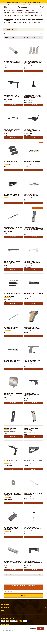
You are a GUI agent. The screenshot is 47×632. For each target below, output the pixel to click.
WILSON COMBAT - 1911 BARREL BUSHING (13, 394)
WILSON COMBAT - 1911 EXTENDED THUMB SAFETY (32, 130)
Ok (40, 628)
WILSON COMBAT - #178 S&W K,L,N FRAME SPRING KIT (12, 130)
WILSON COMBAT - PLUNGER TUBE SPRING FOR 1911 (32, 162)
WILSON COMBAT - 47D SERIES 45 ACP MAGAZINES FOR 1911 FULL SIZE (32, 62)
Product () (10, 29)
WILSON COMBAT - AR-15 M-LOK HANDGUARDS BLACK (13, 361)
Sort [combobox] (41, 33)
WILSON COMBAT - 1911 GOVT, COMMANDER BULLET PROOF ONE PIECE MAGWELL (32, 96)
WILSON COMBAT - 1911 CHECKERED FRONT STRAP (32, 328)
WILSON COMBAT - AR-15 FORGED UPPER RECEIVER (33, 294)
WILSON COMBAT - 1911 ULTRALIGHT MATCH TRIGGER (32, 262)
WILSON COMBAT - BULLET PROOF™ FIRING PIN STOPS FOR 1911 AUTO (12, 494)
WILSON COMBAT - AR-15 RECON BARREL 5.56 (33, 494)
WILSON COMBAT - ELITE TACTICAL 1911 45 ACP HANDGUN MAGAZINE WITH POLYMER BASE (33, 228)
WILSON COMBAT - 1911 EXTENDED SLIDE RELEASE (11, 96)
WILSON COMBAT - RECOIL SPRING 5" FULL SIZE (11, 328)
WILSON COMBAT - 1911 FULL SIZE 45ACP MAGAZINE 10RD (12, 62)
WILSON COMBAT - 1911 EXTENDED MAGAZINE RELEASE (33, 562)
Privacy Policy (11, 630)
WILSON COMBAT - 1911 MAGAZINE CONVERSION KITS (32, 528)
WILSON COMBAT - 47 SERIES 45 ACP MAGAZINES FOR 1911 (13, 427)
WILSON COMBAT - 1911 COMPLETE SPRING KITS (31, 195)
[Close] (45, 627)
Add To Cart (13, 70)
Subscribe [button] (23, 595)
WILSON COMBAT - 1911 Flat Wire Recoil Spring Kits (13, 228)
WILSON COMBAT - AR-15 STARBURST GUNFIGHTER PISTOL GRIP (11, 528)
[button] (5, 7)
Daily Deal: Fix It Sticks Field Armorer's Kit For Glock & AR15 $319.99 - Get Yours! (23, 4)
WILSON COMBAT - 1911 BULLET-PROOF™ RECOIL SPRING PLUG (13, 562)
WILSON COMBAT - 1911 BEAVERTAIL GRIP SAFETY (11, 461)
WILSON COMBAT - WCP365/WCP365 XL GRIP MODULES (31, 394)
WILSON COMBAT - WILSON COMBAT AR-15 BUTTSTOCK (11, 195)
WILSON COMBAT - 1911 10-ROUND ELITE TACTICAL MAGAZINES (32, 428)
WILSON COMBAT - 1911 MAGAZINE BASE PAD (10, 162)
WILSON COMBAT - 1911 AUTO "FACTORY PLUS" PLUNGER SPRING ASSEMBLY (12, 295)
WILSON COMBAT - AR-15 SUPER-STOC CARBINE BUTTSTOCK (33, 461)
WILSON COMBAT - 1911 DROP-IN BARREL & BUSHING (13, 262)
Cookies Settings (32, 628)
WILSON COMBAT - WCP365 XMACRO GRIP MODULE (32, 361)
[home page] (23, 7)
